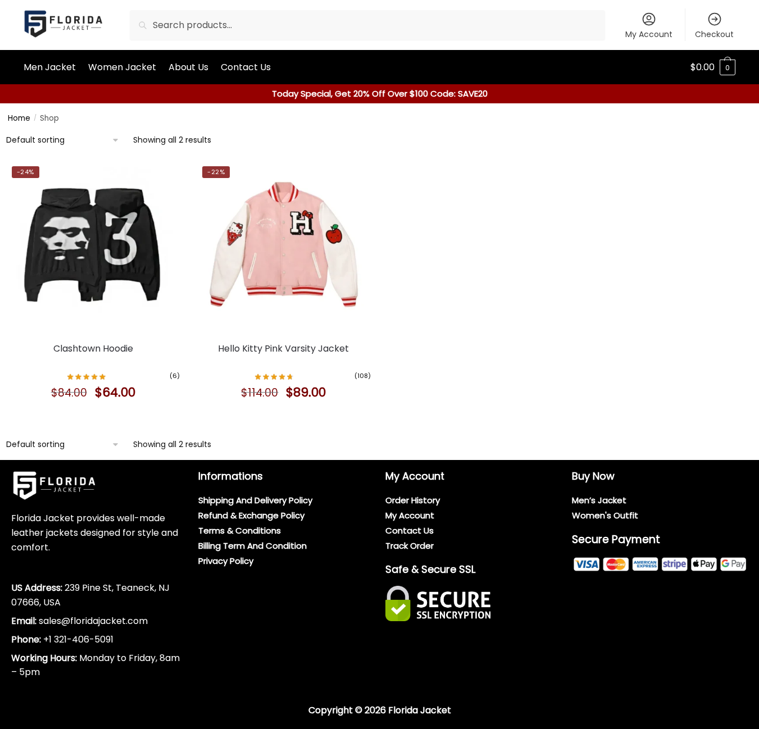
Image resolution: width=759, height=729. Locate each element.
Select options (93, 417)
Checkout (714, 34)
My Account (648, 34)
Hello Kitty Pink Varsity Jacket (283, 348)
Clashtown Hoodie (93, 348)
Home (19, 118)
